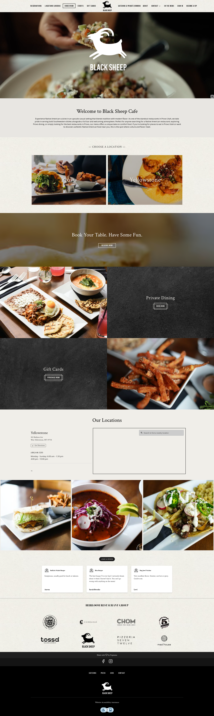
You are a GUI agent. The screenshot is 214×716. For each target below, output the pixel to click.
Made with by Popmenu (59, 654)
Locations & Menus (53, 6)
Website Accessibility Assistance (107, 702)
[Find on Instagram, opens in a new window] (111, 662)
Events (80, 6)
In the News (169, 6)
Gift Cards (91, 6)
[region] (139, 451)
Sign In (180, 6)
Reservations (36, 6)
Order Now (69, 6)
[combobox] (161, 433)
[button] (156, 6)
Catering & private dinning (129, 6)
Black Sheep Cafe (107, 683)
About (145, 6)
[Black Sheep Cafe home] (107, 6)
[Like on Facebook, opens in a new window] (103, 662)
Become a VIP (191, 6)
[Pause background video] (212, 96)
